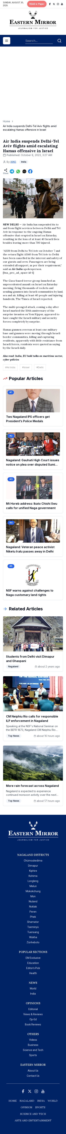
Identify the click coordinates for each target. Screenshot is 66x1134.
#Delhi (39, 367)
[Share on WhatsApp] (18, 171)
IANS (13, 161)
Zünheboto (33, 942)
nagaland (27, 1100)
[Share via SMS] (24, 171)
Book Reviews (33, 1024)
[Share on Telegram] (12, 171)
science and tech (33, 1114)
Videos (33, 1039)
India (33, 993)
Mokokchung (33, 891)
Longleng (33, 881)
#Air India (10, 367)
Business (33, 1044)
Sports (33, 1055)
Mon (33, 896)
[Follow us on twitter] (54, 4)
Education (33, 963)
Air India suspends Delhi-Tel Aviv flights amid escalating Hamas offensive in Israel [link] (29, 127)
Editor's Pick (33, 968)
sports (40, 1107)
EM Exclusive (33, 957)
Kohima (33, 875)
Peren (33, 911)
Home (6, 121)
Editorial (33, 1009)
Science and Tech (33, 1050)
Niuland (33, 901)
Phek (33, 916)
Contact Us (33, 1075)
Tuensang (33, 932)
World (33, 988)
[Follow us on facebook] (50, 4)
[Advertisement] (33, 85)
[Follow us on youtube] (62, 4)
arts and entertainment (33, 1120)
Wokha (33, 937)
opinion (26, 1107)
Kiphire (33, 870)
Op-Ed (33, 1019)
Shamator (33, 921)
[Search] (59, 40)
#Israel (26, 367)
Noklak (33, 906)
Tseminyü (33, 927)
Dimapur (33, 865)
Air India (17, 269)
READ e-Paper (36, 4)
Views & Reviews (33, 1014)
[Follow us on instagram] (58, 4)
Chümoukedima (33, 860)
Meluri (33, 886)
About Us (33, 1070)
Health (33, 973)
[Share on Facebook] (30, 171)
